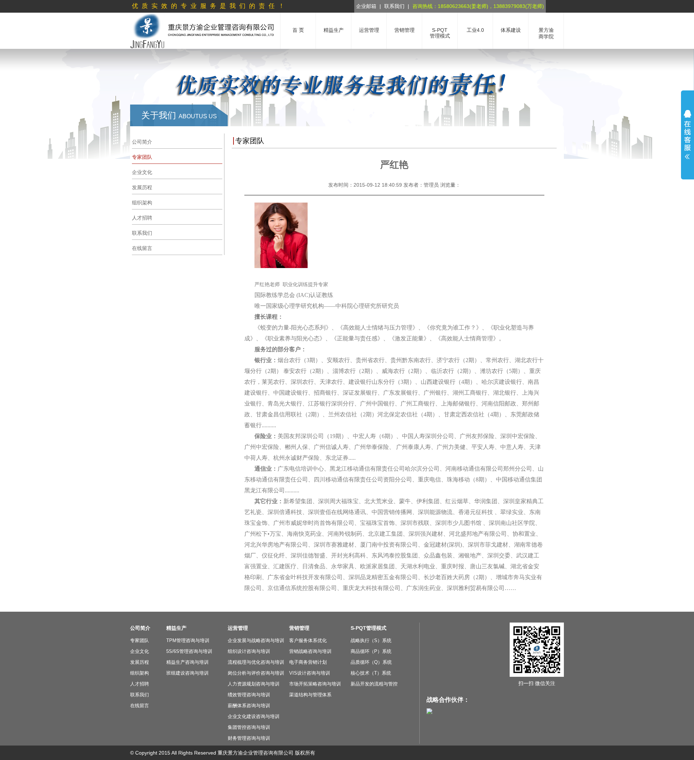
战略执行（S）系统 (371, 640)
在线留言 (139, 705)
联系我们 (394, 6)
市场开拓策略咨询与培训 (315, 684)
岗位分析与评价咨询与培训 (256, 673)
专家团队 (139, 640)
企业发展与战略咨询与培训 (256, 640)
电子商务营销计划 (308, 662)
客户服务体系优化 (308, 640)
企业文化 (139, 651)
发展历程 (139, 662)
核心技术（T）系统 (371, 673)
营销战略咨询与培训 (310, 651)
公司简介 (140, 628)
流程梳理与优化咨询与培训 (256, 662)
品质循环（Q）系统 (371, 662)
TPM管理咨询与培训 (187, 640)
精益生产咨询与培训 (187, 662)
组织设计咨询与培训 (249, 651)
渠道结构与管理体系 (310, 694)
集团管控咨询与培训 (249, 727)
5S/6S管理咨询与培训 (189, 651)
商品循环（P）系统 (371, 651)
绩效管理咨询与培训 (249, 694)
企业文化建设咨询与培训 (253, 716)
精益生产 (176, 628)
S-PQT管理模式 (368, 628)
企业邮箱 (366, 6)
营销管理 (299, 628)
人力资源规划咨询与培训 (253, 684)
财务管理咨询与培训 (249, 738)
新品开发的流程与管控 (374, 684)
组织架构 (139, 673)
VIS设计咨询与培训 (309, 673)
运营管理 (238, 628)
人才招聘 (139, 684)
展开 (687, 134)
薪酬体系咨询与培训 (249, 705)
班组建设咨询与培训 (187, 673)
